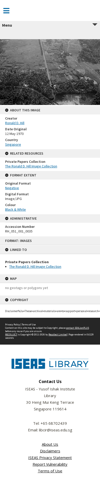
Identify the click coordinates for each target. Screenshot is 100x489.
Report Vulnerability (50, 464)
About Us (50, 444)
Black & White (15, 209)
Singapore (13, 144)
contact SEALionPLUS (77, 327)
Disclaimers (50, 450)
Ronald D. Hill (14, 123)
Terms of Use (29, 324)
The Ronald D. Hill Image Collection (35, 266)
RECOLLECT (11, 334)
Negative (12, 188)
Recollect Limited (57, 334)
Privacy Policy (12, 324)
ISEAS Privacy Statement (50, 457)
